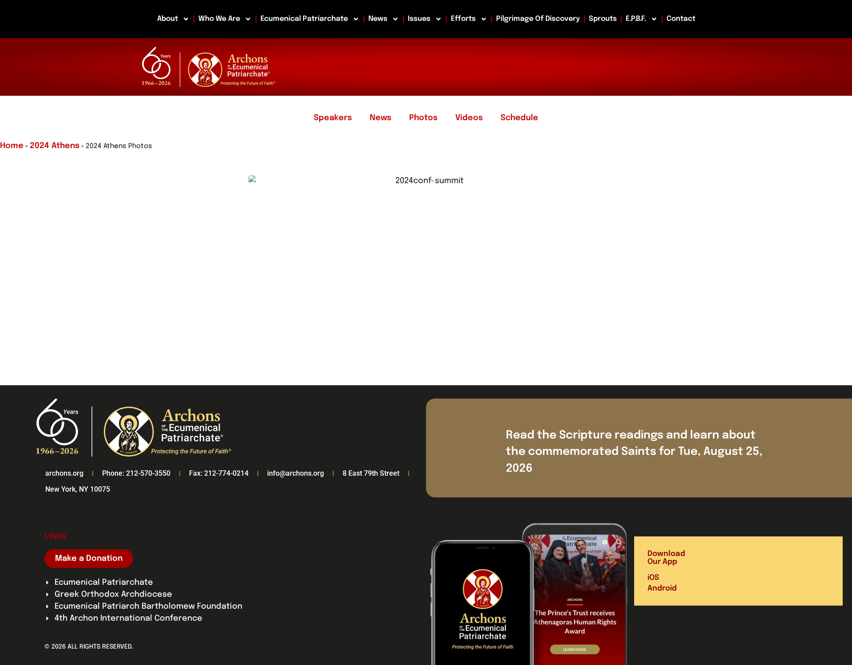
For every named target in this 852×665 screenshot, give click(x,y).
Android (662, 588)
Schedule (519, 118)
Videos (469, 118)
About (167, 19)
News (377, 19)
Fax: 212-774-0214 (218, 473)
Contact (681, 19)
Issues (419, 19)
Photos (423, 118)
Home (12, 146)
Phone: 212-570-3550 (136, 473)
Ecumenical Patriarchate (304, 19)
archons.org (64, 473)
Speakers (333, 118)
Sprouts (603, 19)
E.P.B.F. (636, 19)
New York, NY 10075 (77, 489)
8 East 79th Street (371, 473)
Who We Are (219, 19)
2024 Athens (54, 146)
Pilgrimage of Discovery (538, 19)
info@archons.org (295, 473)
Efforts (463, 19)
